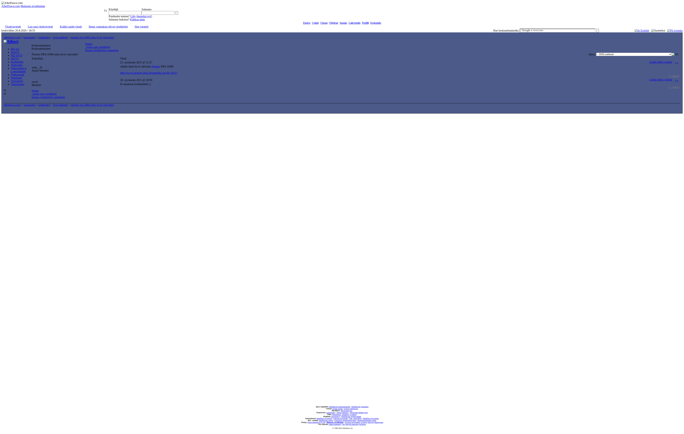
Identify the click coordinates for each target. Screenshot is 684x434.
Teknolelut (17, 81)
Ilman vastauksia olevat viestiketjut (108, 26)
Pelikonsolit (17, 74)
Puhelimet (16, 77)
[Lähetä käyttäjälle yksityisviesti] (676, 62)
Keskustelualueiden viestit (366, 420)
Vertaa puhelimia (342, 413)
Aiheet (13, 41)
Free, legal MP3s (355, 418)
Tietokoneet (17, 84)
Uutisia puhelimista (351, 409)
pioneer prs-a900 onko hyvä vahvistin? (92, 37)
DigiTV (15, 52)
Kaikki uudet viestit (71, 26)
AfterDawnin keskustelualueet (339, 407)
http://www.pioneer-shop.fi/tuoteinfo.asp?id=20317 (149, 72)
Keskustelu (375, 22)
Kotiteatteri (17, 61)
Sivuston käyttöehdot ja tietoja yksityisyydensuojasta (364, 422)
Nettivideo (17, 65)
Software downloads (340, 418)
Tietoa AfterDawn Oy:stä (316, 422)
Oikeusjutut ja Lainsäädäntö (19, 70)
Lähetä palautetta (335, 424)
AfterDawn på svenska (371, 418)
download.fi (335, 416)
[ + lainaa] (674, 76)
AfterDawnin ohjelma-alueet (351, 416)
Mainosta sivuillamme (32, 6)
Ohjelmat (333, 22)
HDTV (15, 58)
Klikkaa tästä (137, 19)
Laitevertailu (354, 22)
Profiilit (365, 22)
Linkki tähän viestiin (660, 62)
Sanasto (343, 22)
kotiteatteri (44, 37)
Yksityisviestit (13, 26)
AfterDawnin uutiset (326, 420)
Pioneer (156, 66)
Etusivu (306, 22)
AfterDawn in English (324, 418)
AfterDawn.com (10, 6)
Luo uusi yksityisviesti (40, 26)
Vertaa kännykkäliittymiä (359, 413)
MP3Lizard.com (346, 411)
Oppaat (323, 22)
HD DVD (16, 55)
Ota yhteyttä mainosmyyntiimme (354, 424)
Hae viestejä (141, 26)
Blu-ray (15, 49)
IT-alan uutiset (337, 409)
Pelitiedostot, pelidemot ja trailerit (344, 414)
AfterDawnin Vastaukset (360, 407)
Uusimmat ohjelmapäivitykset (345, 420)
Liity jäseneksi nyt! (141, 16)
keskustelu (29, 37)
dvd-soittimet (60, 37)
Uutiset (315, 22)
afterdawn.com (12, 37)
